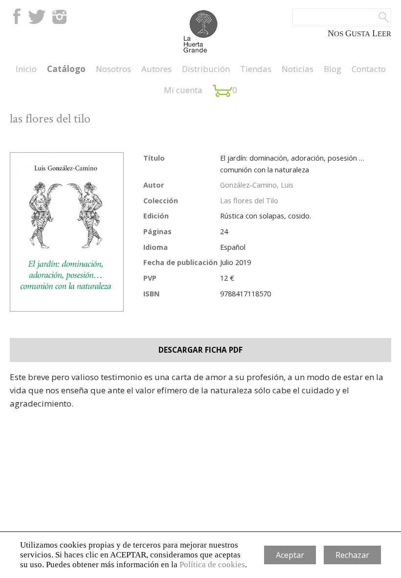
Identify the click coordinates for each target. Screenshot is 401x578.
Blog (332, 68)
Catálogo (66, 68)
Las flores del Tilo (249, 200)
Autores (156, 68)
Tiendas (255, 68)
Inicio (26, 68)
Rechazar (352, 555)
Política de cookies (212, 564)
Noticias (297, 68)
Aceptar (290, 555)
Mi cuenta (183, 90)
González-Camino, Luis (256, 185)
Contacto (369, 68)
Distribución (206, 68)
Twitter (36, 16)
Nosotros (113, 68)
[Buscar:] (341, 17)
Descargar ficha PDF (200, 350)
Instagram (59, 16)
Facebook (16, 16)
